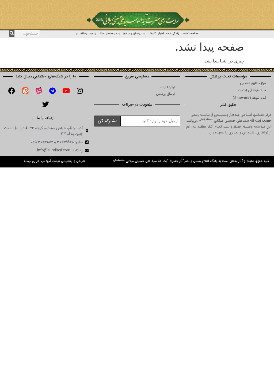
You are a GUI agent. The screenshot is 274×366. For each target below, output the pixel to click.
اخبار (161, 33)
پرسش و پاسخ (132, 33)
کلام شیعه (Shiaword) (249, 98)
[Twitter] (45, 104)
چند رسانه (86, 33)
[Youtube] (66, 90)
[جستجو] (11, 33)
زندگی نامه (172, 33)
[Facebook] (11, 90)
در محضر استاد (108, 33)
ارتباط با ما (167, 87)
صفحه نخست (189, 33)
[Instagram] (79, 90)
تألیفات (152, 33)
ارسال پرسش (165, 94)
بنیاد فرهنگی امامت (252, 90)
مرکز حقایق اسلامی (253, 83)
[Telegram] (52, 90)
